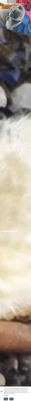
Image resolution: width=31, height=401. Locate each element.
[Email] (15, 16)
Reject (11, 399)
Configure (6, 395)
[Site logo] (15, 8)
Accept (5, 399)
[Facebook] (12, 16)
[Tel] (19, 16)
